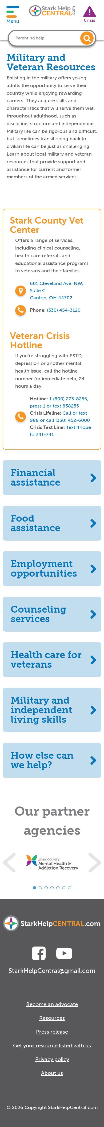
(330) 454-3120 (64, 310)
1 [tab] (34, 888)
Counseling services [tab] (38, 614)
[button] (87, 38)
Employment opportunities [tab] (44, 568)
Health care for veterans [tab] (46, 659)
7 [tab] (69, 888)
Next (94, 862)
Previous (9, 862)
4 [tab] (52, 888)
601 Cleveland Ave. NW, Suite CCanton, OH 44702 (56, 290)
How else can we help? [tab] (42, 760)
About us (52, 1073)
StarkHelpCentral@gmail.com (52, 971)
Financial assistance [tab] (35, 477)
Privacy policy (52, 1059)
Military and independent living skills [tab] (41, 710)
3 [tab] (46, 888)
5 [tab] (58, 888)
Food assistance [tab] (35, 523)
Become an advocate (52, 1004)
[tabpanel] (52, 862)
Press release (52, 1032)
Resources (52, 1018)
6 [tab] (64, 888)
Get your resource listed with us (52, 1046)
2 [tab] (40, 888)
